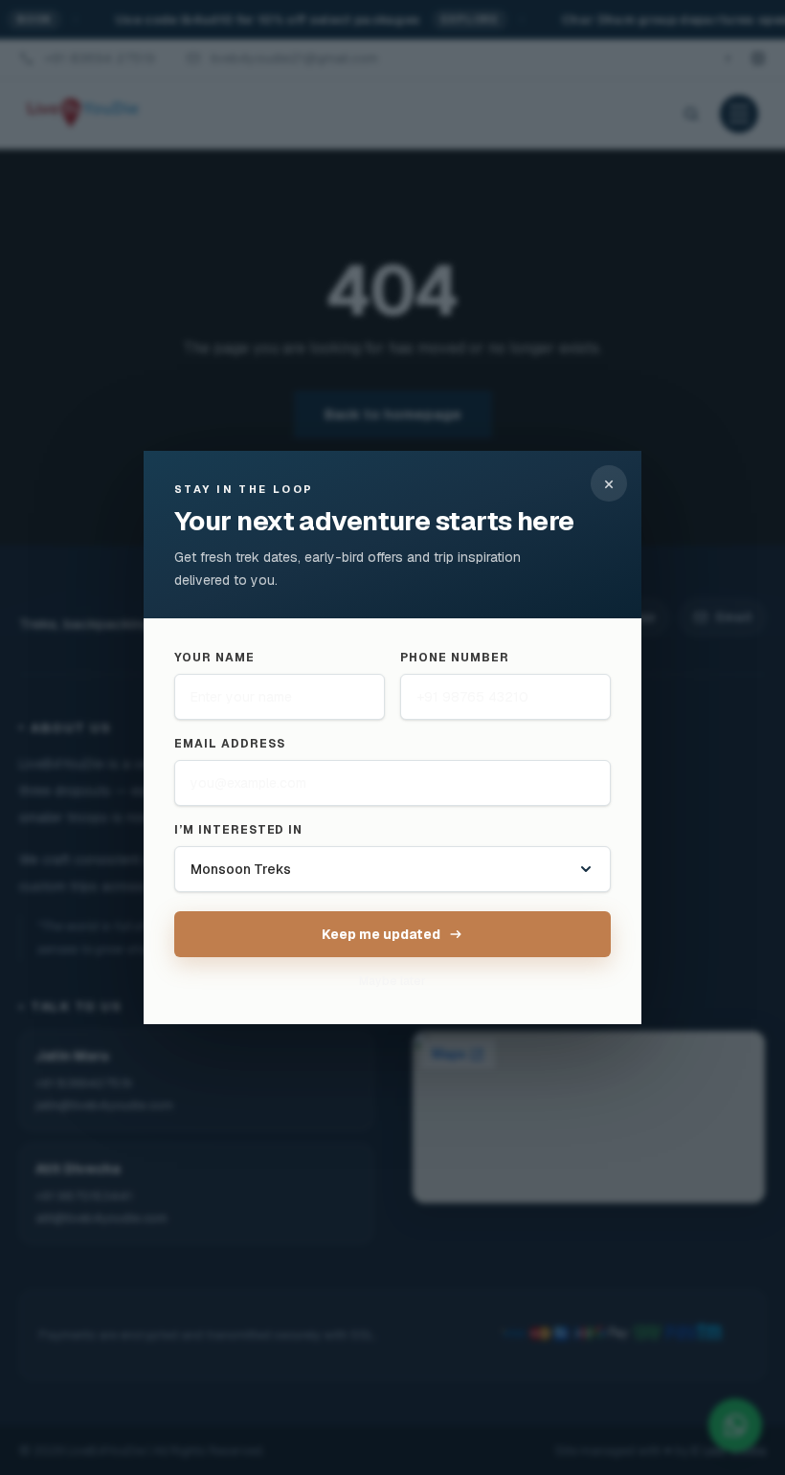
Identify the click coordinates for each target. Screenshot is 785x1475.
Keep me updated (381, 934)
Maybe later (392, 981)
